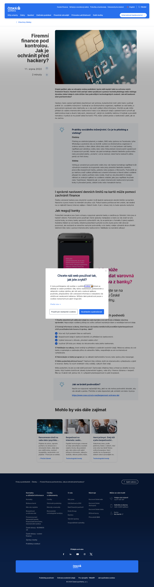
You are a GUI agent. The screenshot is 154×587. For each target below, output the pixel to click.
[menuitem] (12, 15)
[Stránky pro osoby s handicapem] (119, 512)
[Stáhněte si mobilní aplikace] (119, 505)
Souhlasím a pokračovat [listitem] (91, 312)
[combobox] (133, 15)
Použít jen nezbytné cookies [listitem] (63, 312)
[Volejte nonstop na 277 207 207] (119, 498)
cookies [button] (87, 286)
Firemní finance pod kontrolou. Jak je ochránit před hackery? (62, 482)
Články (34, 482)
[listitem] (106, 271)
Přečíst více (54, 304)
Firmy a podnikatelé (23, 482)
